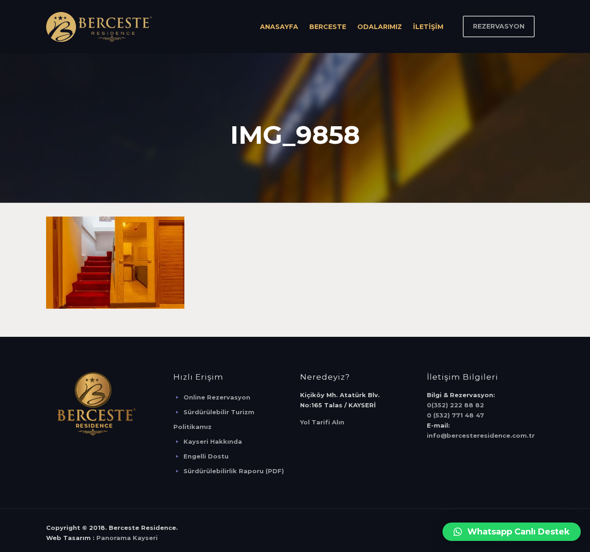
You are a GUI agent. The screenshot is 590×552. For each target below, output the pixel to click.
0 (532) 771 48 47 (455, 415)
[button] (511, 532)
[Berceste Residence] (99, 26)
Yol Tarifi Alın (322, 422)
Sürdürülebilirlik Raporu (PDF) (233, 471)
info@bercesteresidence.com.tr (481, 435)
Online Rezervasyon (216, 397)
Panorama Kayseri (127, 537)
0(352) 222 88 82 (455, 405)
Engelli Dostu (206, 456)
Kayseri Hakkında (212, 441)
